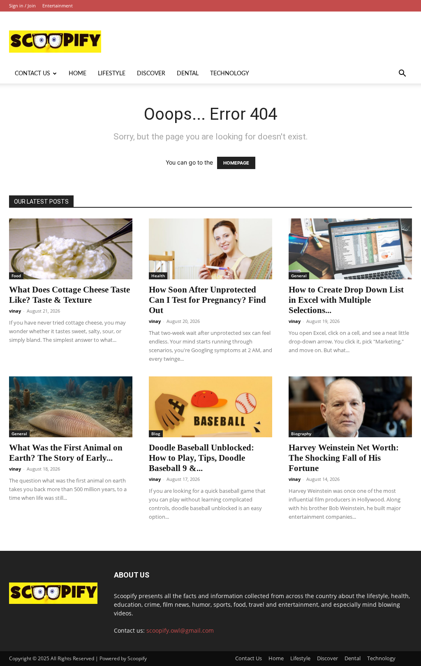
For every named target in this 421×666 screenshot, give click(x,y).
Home (77, 74)
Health (158, 275)
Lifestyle (111, 74)
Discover (151, 74)
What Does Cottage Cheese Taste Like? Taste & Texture (69, 295)
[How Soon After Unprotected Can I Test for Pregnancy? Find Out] (210, 248)
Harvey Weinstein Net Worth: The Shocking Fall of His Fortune (344, 458)
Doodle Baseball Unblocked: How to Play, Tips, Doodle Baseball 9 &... (201, 458)
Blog (155, 433)
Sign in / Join (22, 5)
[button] (402, 74)
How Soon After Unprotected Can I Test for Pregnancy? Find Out (207, 300)
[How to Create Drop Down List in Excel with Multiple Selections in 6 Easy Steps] (350, 248)
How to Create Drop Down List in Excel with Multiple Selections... (346, 300)
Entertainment (57, 5)
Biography (301, 433)
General (299, 275)
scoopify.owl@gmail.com (180, 630)
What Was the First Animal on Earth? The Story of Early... (66, 453)
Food (16, 275)
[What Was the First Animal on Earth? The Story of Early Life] (70, 406)
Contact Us (32, 74)
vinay (15, 311)
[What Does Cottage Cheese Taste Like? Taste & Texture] (70, 248)
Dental (188, 74)
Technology (229, 74)
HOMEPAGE (236, 163)
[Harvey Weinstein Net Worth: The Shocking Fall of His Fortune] (350, 406)
